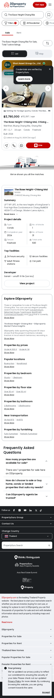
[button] (11, 214)
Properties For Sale (11, 636)
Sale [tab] (7, 32)
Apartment (36, 312)
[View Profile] (27, 64)
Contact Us (8, 523)
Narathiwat (22, 363)
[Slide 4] (28, 104)
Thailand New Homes (13, 650)
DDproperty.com (9, 597)
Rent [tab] (19, 32)
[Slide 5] (30, 104)
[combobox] (25, 15)
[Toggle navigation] (50, 5)
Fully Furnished (11, 434)
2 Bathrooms (10, 406)
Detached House (11, 312)
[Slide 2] (22, 104)
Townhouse (25, 312)
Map (41, 53)
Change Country (10, 531)
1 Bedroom (17, 377)
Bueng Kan (9, 363)
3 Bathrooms (25, 406)
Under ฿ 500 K (10, 349)
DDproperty (8, 629)
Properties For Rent (12, 643)
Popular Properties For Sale (16, 657)
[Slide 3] (25, 104)
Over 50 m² (21, 391)
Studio (7, 377)
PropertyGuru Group (12, 517)
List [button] (16, 53)
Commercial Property (14, 314)
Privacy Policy (14, 681)
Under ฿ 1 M (24, 349)
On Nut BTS (9, 420)
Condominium (36, 310)
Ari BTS (20, 420)
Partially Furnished (28, 434)
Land (31, 314)
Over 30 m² (9, 391)
